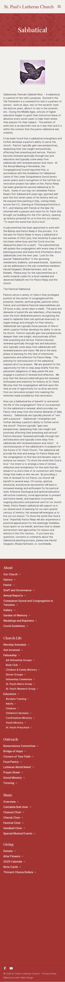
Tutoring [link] (8, 783)
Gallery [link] (7, 610)
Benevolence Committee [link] (19, 746)
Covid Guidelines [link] (14, 626)
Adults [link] (10, 703)
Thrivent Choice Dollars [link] (18, 872)
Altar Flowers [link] (11, 856)
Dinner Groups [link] (14, 674)
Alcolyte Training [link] (16, 698)
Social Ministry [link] (12, 777)
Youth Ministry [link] (14, 722)
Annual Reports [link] (13, 595)
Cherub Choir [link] (11, 817)
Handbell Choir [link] (12, 828)
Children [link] (11, 708)
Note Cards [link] (10, 866)
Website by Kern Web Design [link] (18, 977)
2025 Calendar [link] (12, 861)
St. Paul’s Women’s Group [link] (21, 688)
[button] (59, 8)
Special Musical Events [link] (17, 833)
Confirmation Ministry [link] (19, 717)
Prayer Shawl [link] (11, 772)
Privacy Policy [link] (49, 973)
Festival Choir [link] (12, 822)
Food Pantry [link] (11, 761)
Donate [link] (8, 851)
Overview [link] (9, 801)
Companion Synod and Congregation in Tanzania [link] (28, 602)
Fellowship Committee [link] (19, 679)
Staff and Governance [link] (17, 590)
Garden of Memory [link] (15, 615)
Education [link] (9, 694)
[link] (29, 6)
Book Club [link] (12, 664)
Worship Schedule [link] (14, 644)
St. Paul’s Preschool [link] (17, 727)
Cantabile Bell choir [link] (15, 807)
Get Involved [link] (11, 650)
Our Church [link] (10, 574)
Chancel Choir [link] (12, 812)
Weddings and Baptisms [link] (18, 620)
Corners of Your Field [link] (16, 756)
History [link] (7, 579)
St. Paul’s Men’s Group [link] (19, 684)
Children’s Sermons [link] (17, 713)
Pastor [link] (7, 585)
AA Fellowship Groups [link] (19, 660)
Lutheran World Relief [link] (17, 767)
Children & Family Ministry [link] (21, 669)
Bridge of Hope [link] (13, 751)
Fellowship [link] (10, 655)
